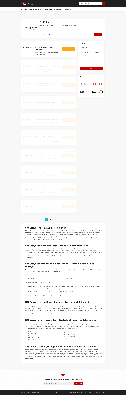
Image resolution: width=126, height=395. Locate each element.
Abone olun (78, 383)
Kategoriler (68, 9)
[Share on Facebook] (41, 34)
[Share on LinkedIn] (46, 34)
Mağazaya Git (98, 34)
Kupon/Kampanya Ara (35, 9)
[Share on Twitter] (44, 34)
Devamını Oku (46, 54)
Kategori (82, 61)
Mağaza (94, 61)
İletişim (102, 392)
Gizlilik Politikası (97, 392)
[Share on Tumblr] (49, 34)
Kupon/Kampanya (84, 47)
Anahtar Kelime (83, 55)
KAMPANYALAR (97, 52)
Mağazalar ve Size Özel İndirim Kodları (53, 9)
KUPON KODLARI (85, 52)
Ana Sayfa (24, 9)
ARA (91, 68)
